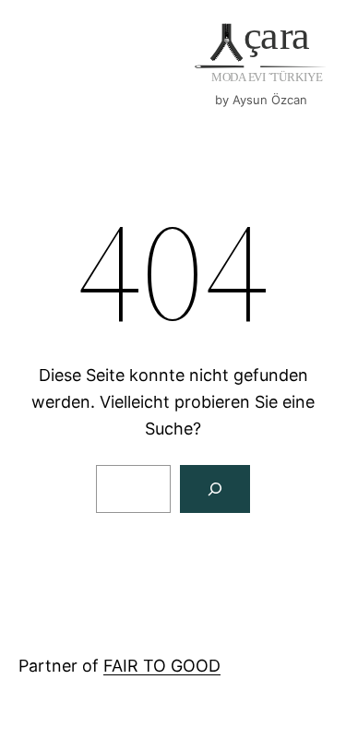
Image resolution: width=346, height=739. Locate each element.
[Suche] (215, 489)
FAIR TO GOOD (162, 665)
